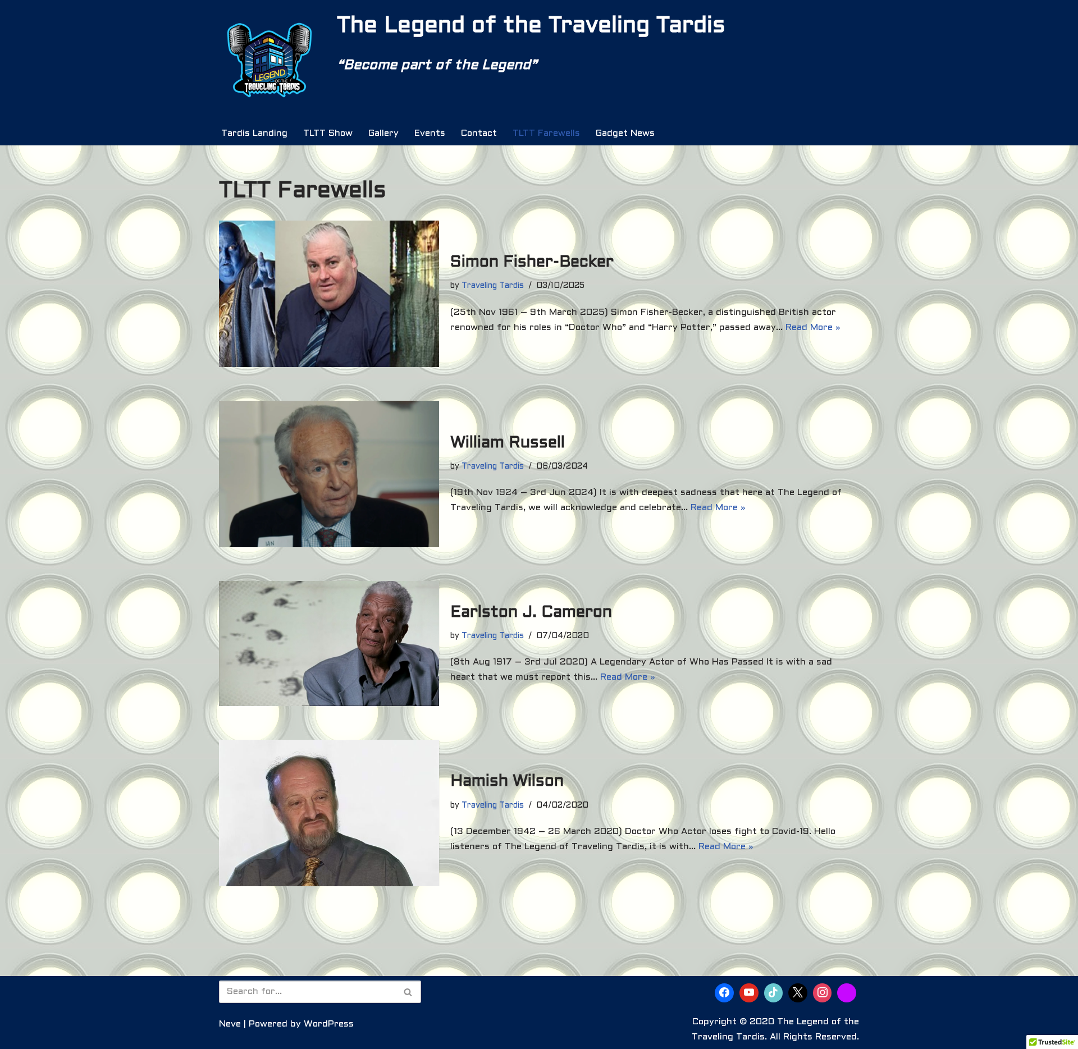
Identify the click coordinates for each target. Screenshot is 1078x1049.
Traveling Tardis (493, 286)
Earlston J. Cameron (531, 613)
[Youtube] (749, 993)
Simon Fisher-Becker (532, 262)
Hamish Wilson (507, 782)
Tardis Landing (254, 133)
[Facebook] (724, 993)
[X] (797, 993)
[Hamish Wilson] (329, 813)
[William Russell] (329, 474)
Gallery (383, 133)
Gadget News (625, 133)
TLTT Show (328, 133)
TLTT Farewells (546, 133)
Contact (479, 133)
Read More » (813, 327)
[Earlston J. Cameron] (329, 643)
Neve (230, 1024)
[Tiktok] (773, 993)
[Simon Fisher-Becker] (329, 294)
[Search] (408, 992)
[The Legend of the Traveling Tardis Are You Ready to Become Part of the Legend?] (269, 60)
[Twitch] (846, 993)
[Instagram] (822, 993)
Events (429, 133)
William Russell (507, 443)
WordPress (329, 1024)
